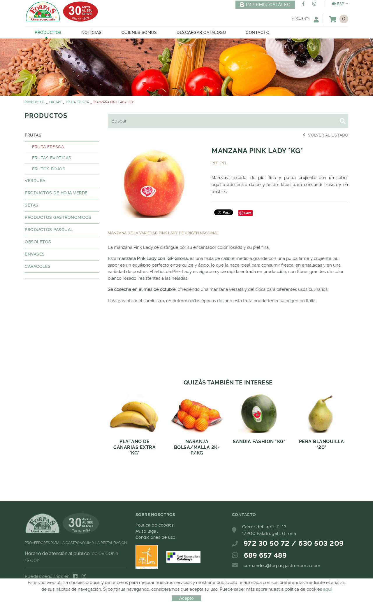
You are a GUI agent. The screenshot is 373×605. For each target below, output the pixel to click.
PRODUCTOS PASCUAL (49, 229)
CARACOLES (38, 266)
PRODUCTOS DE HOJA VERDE (56, 192)
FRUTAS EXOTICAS (51, 157)
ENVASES (35, 254)
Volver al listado (328, 135)
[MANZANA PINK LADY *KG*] (155, 181)
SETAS (31, 205)
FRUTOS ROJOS (48, 169)
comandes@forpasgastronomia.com (282, 565)
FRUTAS (55, 102)
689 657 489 (265, 555)
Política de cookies (155, 525)
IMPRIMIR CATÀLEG (268, 4)
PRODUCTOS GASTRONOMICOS (58, 217)
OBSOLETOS (38, 241)
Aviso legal (147, 531)
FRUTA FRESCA (77, 102)
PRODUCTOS (35, 102)
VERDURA (35, 180)
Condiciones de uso (155, 537)
